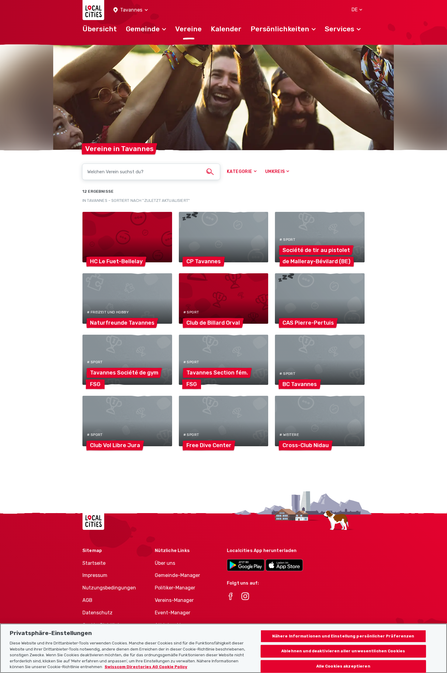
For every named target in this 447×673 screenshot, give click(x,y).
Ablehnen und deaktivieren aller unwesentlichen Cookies (343, 651)
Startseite (94, 563)
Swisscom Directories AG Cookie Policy (146, 666)
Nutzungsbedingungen (109, 588)
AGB (87, 600)
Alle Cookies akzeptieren (343, 666)
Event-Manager (172, 613)
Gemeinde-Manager (177, 575)
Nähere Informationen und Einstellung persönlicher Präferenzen (343, 636)
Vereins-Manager (174, 600)
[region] (223, 648)
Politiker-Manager (175, 588)
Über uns (165, 563)
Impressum (94, 575)
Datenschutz (97, 613)
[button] (130, 10)
